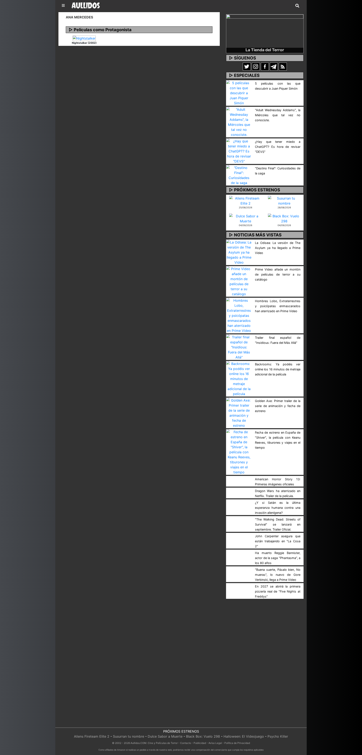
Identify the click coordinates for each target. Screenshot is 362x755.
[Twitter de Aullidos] (247, 66)
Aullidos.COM (138, 743)
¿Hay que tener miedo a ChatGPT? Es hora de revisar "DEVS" (277, 146)
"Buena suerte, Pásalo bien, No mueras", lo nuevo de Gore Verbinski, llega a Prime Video (277, 574)
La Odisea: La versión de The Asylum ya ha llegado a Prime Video (277, 248)
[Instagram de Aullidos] (256, 66)
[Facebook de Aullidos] (265, 66)
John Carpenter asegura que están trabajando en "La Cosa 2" (277, 541)
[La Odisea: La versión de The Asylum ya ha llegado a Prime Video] (239, 252)
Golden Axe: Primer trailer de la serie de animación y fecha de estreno (277, 406)
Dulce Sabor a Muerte (165, 736)
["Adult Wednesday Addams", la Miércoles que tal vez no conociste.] (239, 122)
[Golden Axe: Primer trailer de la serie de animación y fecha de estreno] (239, 412)
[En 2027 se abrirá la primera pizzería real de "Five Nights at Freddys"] (239, 586)
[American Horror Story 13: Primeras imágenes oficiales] (239, 478)
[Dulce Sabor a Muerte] (245, 218)
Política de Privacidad (237, 743)
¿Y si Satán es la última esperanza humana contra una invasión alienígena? (277, 507)
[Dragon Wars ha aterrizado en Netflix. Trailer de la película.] (239, 490)
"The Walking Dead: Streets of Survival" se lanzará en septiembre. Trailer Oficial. (277, 524)
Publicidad (200, 743)
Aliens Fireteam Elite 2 (91, 736)
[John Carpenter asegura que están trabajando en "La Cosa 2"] (239, 535)
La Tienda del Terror (265, 49)
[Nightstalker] (84, 38)
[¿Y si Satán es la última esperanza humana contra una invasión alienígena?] (239, 502)
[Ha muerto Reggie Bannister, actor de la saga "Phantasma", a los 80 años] (239, 552)
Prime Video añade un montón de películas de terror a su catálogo (277, 274)
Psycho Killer (278, 736)
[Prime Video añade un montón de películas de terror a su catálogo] (239, 281)
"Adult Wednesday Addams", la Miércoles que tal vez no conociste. (277, 115)
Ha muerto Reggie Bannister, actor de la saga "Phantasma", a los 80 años (277, 558)
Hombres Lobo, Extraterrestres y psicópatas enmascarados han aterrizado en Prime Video (277, 306)
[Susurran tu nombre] (284, 200)
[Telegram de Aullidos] (274, 66)
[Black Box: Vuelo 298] (284, 218)
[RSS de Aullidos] (283, 66)
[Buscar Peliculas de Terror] (297, 6)
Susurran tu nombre (128, 736)
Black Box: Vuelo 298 (203, 736)
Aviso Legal (215, 743)
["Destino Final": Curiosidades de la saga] (239, 175)
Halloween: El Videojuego (244, 736)
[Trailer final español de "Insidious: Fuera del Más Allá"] (239, 347)
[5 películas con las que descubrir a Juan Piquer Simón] (239, 92)
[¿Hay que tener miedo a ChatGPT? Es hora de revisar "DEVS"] (239, 151)
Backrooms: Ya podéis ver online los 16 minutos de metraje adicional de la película (277, 369)
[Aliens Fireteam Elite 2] (245, 200)
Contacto (185, 743)
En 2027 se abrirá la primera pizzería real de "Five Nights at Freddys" (277, 591)
